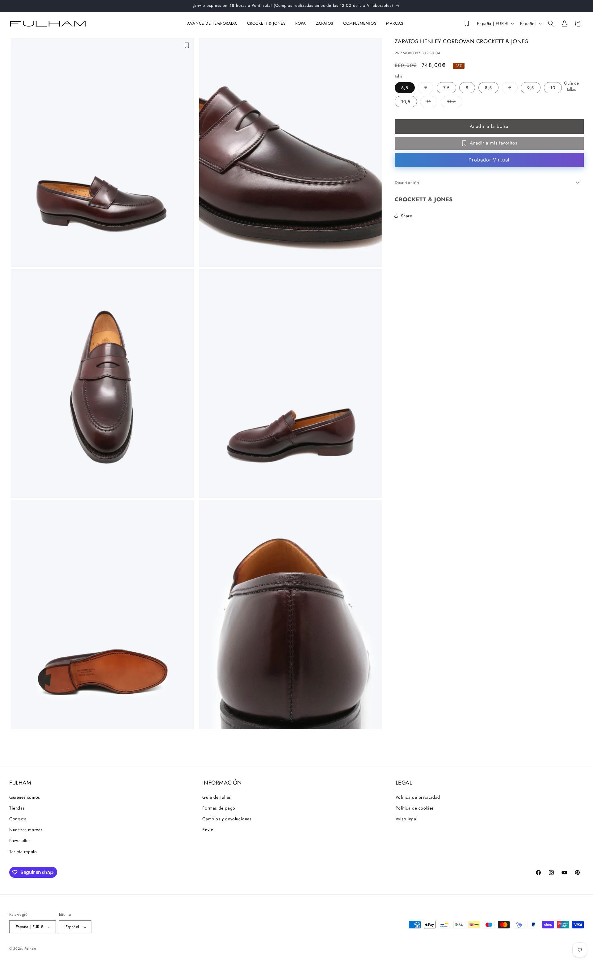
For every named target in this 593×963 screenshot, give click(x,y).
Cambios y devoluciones (226, 818)
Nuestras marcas (26, 830)
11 (432, 102)
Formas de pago (218, 808)
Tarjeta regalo (23, 851)
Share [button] (406, 215)
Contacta (18, 818)
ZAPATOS (324, 23)
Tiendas (17, 808)
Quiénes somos (24, 797)
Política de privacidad (418, 797)
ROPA (300, 23)
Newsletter (19, 840)
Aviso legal (407, 818)
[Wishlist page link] (466, 23)
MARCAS (394, 23)
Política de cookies (415, 808)
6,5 (404, 87)
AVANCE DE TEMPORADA (212, 23)
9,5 (530, 87)
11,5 (454, 102)
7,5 (446, 87)
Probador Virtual (489, 160)
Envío (207, 830)
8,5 (488, 87)
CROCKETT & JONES (266, 23)
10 (552, 87)
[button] (213, 23)
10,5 (405, 101)
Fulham (30, 948)
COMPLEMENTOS (359, 23)
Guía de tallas (571, 86)
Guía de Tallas (216, 797)
